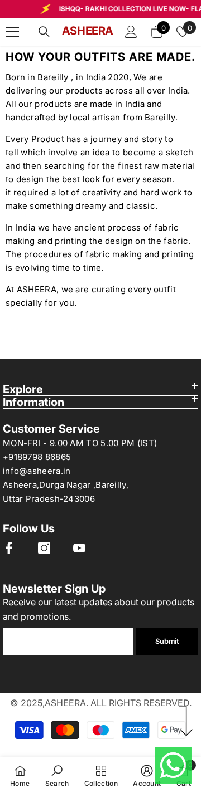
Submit (167, 641)
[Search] (44, 31)
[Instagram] (44, 548)
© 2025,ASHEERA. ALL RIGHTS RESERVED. (101, 702)
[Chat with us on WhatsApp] (173, 765)
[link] (57, 775)
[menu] (12, 31)
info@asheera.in (37, 471)
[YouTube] (79, 548)
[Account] (131, 32)
